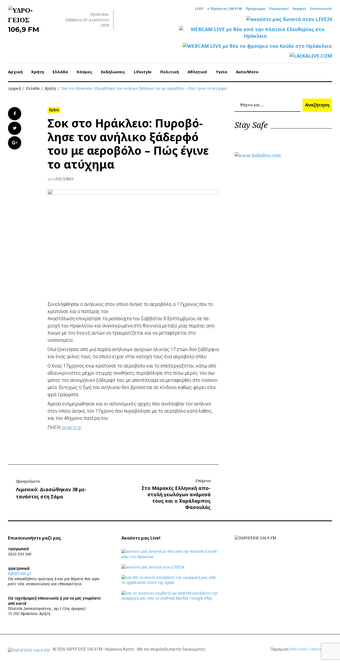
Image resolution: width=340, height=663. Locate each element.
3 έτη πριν (64, 178)
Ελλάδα (60, 71)
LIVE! (199, 9)
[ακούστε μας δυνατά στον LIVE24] (289, 19)
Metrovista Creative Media (310, 649)
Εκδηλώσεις (113, 71)
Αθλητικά (197, 71)
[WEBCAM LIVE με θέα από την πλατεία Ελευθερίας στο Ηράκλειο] (255, 32)
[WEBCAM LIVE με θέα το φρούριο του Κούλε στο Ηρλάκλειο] (257, 46)
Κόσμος (84, 71)
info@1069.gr (19, 573)
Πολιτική (169, 71)
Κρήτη (37, 71)
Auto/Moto (247, 71)
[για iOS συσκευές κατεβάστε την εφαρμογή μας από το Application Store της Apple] (170, 582)
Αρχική (15, 71)
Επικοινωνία (321, 9)
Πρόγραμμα (255, 9)
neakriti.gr (71, 427)
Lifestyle (142, 71)
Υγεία (221, 71)
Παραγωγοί (279, 9)
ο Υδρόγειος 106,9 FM (224, 9)
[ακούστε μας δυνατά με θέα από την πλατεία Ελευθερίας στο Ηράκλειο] (170, 556)
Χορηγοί (299, 9)
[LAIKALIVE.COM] (311, 56)
